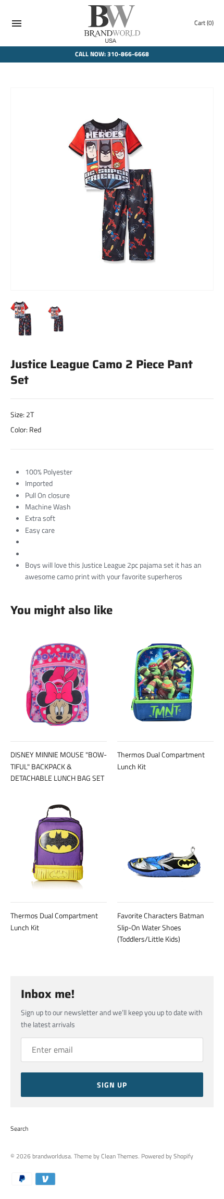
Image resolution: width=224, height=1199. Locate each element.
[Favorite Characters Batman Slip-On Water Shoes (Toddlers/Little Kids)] (165, 842)
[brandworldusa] (112, 23)
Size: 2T (22, 414)
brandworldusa (51, 1156)
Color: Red (25, 429)
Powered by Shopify (167, 1156)
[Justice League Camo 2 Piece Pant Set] (112, 189)
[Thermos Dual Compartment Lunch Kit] (165, 681)
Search (19, 1128)
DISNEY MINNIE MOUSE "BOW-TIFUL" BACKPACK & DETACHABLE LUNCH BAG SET (58, 766)
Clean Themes (119, 1156)
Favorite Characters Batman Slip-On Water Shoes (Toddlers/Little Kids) (160, 927)
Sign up (112, 1084)
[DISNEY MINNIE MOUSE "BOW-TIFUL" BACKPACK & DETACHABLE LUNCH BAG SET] (58, 681)
